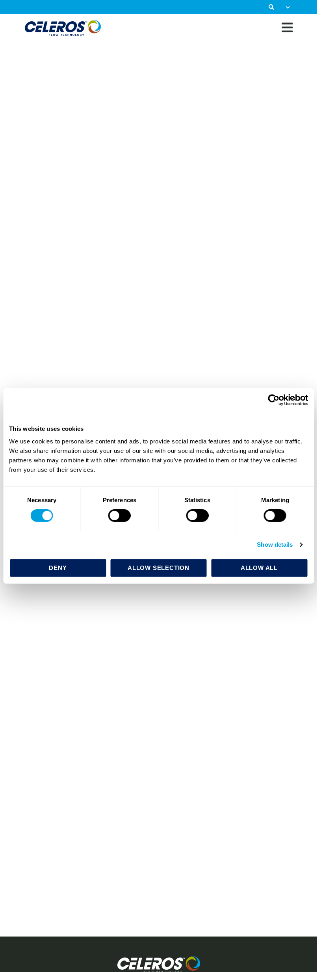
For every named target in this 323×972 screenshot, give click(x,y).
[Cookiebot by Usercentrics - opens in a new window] (273, 400)
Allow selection (158, 567)
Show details (275, 544)
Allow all (259, 567)
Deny (58, 567)
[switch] (119, 515)
